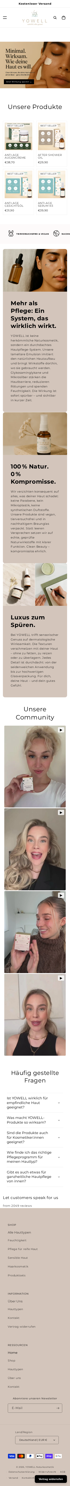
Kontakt (13, 1318)
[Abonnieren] (57, 1408)
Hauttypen (15, 1309)
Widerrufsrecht (47, 1471)
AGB (62, 1471)
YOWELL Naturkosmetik (39, 1467)
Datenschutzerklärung (22, 1471)
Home (13, 1353)
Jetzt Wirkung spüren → (19, 81)
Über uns (14, 1378)
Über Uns (15, 1301)
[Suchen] (55, 17)
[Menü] (5, 17)
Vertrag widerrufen (22, 1326)
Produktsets (17, 1275)
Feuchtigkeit (17, 1240)
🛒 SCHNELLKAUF (18, 145)
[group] (35, 65)
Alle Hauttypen (19, 1232)
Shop (11, 1360)
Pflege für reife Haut (23, 1249)
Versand (13, 1477)
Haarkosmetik (18, 1266)
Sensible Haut (18, 1258)
